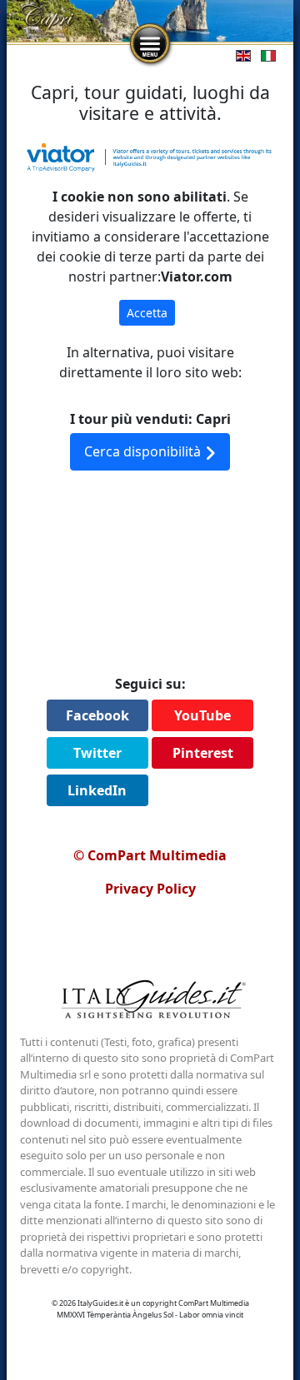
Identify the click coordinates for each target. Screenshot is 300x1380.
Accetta (147, 313)
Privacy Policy (150, 888)
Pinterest (202, 753)
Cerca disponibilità (144, 451)
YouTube (202, 715)
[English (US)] (240, 55)
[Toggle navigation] (150, 44)
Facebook (97, 715)
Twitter (97, 753)
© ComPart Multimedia (150, 855)
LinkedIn (97, 790)
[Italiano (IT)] (265, 55)
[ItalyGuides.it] (150, 1002)
